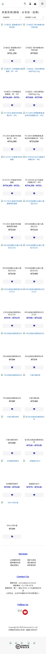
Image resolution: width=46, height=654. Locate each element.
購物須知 (16, 562)
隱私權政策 (31, 562)
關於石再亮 (31, 560)
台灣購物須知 (15, 560)
